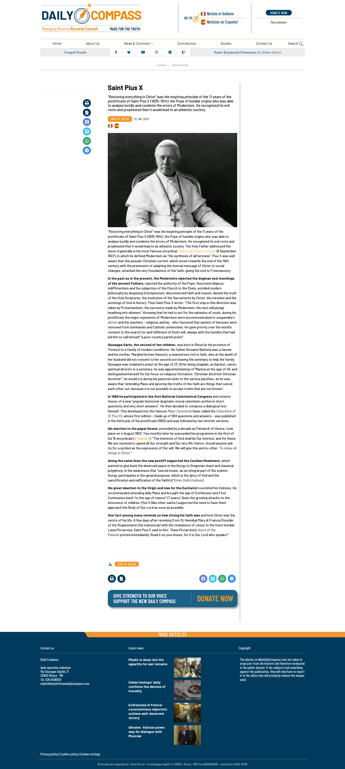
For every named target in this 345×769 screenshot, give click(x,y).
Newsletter (279, 22)
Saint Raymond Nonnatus (235, 52)
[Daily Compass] (105, 18)
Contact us (264, 43)
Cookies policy (69, 754)
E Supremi (142, 438)
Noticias (222, 21)
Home (57, 43)
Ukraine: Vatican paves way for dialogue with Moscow (146, 731)
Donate (226, 43)
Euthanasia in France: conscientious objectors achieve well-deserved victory (147, 711)
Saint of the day (180, 65)
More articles (172, 634)
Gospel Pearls (75, 52)
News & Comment (137, 43)
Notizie (220, 13)
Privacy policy (49, 754)
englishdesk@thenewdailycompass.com (64, 683)
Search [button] (293, 43)
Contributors (186, 43)
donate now (278, 13)
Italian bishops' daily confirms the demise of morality (146, 686)
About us (93, 43)
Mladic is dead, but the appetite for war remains (147, 662)
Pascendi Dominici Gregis (197, 251)
